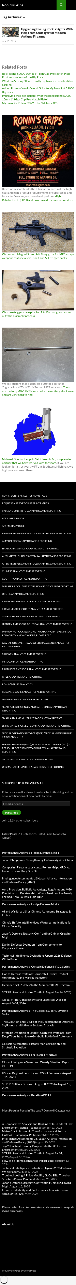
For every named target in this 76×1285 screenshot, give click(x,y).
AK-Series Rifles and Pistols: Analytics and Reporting (36, 533)
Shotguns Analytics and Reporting (25, 699)
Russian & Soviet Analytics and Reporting (29, 691)
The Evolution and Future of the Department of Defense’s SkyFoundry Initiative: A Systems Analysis (38, 1023)
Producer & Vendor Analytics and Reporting (31, 669)
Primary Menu (71, 5)
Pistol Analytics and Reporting (22, 661)
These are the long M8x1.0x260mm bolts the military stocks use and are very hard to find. (38, 391)
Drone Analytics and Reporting (23, 593)
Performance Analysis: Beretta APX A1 (26, 1095)
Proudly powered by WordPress (19, 1270)
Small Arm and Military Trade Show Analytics (32, 718)
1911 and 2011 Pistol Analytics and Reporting (31, 510)
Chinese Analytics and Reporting (23, 571)
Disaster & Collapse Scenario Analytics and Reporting (37, 586)
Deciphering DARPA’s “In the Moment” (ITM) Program (36, 985)
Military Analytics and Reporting (24, 654)
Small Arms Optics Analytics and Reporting (30, 548)
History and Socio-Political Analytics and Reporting (37, 624)
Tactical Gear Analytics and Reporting (27, 759)
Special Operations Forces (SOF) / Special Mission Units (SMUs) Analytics (37, 735)
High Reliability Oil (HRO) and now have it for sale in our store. (38, 198)
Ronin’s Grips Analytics (17, 684)
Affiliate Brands (13, 518)
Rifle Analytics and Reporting (22, 676)
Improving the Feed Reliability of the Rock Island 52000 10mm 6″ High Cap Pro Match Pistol (36, 97)
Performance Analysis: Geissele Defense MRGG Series (36, 966)
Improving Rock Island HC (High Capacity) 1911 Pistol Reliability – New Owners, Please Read (36, 633)
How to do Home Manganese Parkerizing (27, 1160)
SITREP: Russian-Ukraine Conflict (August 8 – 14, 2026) (36, 992)
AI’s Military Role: (13, 525)
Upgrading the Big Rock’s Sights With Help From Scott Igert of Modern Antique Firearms (47, 32)
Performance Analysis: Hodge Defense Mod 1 (30, 852)
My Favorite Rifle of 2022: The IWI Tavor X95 (30, 103)
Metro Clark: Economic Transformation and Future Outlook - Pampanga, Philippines (34, 1133)
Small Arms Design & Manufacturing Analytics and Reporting (35, 708)
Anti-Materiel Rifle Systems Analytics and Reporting (36, 556)
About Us (8, 1224)
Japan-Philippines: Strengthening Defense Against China (37, 860)
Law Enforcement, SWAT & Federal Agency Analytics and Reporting (35, 644)
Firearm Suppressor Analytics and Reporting (31, 601)
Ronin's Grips (12, 5)
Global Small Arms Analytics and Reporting (31, 616)
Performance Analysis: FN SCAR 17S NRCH (29, 1054)
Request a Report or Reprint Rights (25, 503)
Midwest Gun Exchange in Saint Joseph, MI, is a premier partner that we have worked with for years (36, 461)
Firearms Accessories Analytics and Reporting (32, 608)
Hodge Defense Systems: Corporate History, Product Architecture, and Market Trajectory (35, 975)
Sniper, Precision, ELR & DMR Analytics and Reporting (36, 725)
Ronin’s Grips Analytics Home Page (24, 495)
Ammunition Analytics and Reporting (27, 540)
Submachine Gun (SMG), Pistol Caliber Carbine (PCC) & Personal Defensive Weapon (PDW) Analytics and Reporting (36, 748)
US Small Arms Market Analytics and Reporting (33, 766)
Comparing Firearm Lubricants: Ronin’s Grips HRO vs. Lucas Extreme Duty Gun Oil (36, 869)
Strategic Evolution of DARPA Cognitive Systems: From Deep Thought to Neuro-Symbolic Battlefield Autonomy (37, 1034)
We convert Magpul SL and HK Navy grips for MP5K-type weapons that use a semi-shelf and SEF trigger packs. (38, 256)
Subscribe (11, 812)
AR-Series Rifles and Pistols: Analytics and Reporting (36, 563)
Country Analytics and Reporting (24, 578)
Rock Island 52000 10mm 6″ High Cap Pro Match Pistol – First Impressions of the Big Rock (38, 75)
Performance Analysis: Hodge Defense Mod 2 (30, 904)
